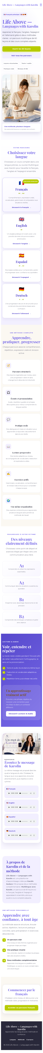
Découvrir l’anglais (21, 244)
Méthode (21, 1039)
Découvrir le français (21, 207)
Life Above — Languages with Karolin (20, 4)
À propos (29, 1039)
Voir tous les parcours (21, 56)
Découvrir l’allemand (21, 313)
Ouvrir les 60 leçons (21, 49)
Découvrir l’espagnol (21, 277)
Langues (13, 1039)
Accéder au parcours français (21, 1008)
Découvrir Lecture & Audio (21, 714)
